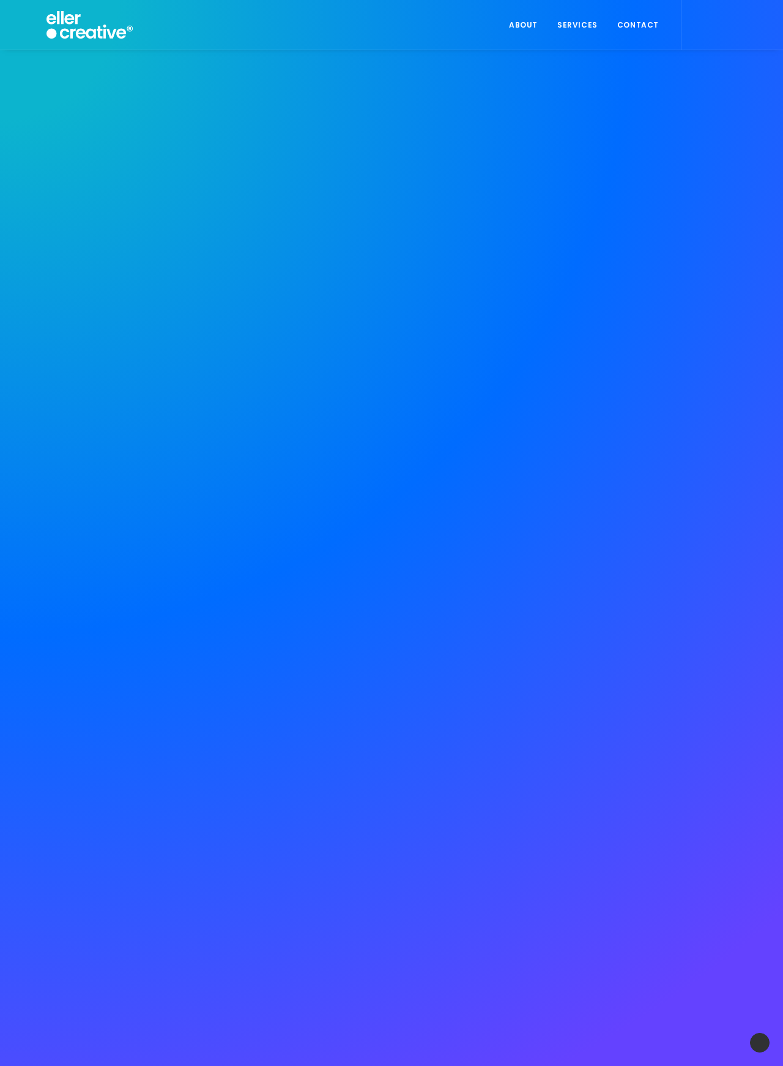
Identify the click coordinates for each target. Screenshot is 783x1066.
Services (577, 25)
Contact (638, 25)
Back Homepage (397, 632)
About (523, 25)
